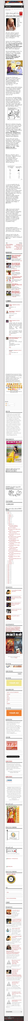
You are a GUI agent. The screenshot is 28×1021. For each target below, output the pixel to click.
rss (7, 701)
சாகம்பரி (10, 320)
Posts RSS (15, 1020)
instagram (8, 703)
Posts (8, 403)
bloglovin (8, 699)
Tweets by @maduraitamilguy (11, 898)
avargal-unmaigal (14, 1018)
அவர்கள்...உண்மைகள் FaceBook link (12, 692)
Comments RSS (20, 1020)
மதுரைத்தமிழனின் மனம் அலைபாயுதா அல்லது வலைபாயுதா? (15, 983)
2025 (8, 581)
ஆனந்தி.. (10, 304)
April (9, 518)
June (9, 521)
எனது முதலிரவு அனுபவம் (15, 615)
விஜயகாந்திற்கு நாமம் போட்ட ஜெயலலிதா (14, 536)
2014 (8, 567)
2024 (8, 580)
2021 (8, 576)
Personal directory (9, 781)
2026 (8, 583)
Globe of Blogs (9, 761)
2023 (8, 579)
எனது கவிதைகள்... (12, 311)
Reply (10, 308)
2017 (8, 571)
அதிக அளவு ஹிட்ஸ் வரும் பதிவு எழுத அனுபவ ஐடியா (13, 14)
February (10, 516)
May (9, 520)
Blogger (16, 657)
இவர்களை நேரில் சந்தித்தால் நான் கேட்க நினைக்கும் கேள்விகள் (16, 604)
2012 (8, 564)
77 (9, 744)
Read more (15, 268)
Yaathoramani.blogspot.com (14, 337)
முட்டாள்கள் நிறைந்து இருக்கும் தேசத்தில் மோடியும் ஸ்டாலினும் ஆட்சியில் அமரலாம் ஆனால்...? (16, 920)
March (9, 517)
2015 (8, 568)
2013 (8, 566)
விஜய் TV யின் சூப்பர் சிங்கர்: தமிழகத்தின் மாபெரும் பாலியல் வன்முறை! (16, 597)
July (9, 522)
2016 (8, 570)
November (10, 562)
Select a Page (8, 6)
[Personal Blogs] (9, 780)
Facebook (8, 694)
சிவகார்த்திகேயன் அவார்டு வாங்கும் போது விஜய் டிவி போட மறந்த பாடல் (17, 993)
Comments (8, 405)
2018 (8, 572)
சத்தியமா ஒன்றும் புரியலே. (16, 928)
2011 (8, 513)
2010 (8, 512)
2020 (8, 575)
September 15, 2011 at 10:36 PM (15, 338)
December (10, 563)
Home (8, 892)
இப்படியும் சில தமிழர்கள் (12, 527)
